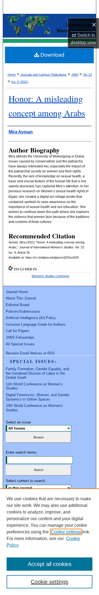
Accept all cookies (50, 564)
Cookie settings (66, 532)
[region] (49, 541)
